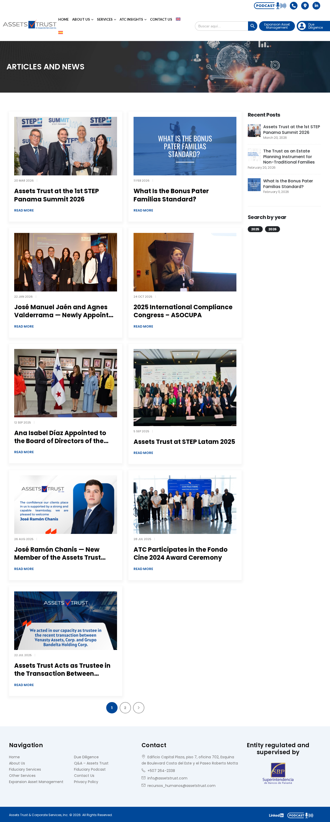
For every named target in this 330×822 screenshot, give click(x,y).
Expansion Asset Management (277, 26)
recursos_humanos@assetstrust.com (181, 785)
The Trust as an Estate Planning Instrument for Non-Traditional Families (289, 156)
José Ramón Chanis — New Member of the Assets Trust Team (57, 557)
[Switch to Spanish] (60, 32)
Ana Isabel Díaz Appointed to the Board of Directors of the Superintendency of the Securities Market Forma (60, 445)
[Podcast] (302, 815)
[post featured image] (65, 146)
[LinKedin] (276, 815)
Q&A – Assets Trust (91, 763)
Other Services (22, 775)
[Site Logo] (29, 26)
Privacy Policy (86, 781)
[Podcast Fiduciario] (270, 5)
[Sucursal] (305, 6)
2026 (272, 229)
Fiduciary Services (25, 769)
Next (138, 707)
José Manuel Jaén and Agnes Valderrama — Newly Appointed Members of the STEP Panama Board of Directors (65, 319)
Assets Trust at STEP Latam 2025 (184, 441)
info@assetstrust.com (167, 778)
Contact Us (161, 19)
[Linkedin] (316, 6)
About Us (81, 19)
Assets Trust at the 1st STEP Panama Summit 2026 (56, 195)
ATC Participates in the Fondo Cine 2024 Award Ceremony (181, 553)
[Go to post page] (254, 130)
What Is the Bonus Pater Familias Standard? (171, 195)
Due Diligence (86, 757)
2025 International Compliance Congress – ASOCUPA (183, 311)
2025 (255, 229)
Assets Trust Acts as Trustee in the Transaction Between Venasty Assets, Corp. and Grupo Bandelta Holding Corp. (62, 677)
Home (63, 19)
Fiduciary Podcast (90, 769)
